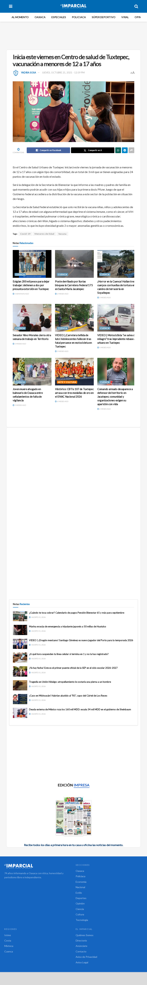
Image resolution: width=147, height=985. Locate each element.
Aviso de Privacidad (86, 956)
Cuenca (20, 274)
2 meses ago (62, 294)
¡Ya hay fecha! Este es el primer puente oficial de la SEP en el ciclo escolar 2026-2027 (73, 667)
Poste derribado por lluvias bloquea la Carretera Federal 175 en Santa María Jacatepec (74, 285)
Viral (125, 17)
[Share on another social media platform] (131, 150)
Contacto (81, 951)
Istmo (7, 935)
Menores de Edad (44, 233)
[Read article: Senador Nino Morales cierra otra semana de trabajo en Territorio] (32, 317)
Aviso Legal (82, 962)
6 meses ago (62, 401)
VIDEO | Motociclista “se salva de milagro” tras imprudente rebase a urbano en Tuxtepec (116, 338)
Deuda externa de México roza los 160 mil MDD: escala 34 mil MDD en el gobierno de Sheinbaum (80, 709)
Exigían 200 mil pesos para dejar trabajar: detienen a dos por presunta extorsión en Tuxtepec (31, 285)
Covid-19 (25, 233)
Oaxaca (40, 17)
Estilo (79, 892)
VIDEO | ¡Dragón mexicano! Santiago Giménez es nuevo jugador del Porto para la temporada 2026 (81, 640)
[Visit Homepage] (73, 6)
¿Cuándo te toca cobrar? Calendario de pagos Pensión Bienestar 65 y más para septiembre (76, 612)
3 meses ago (105, 297)
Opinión (140, 17)
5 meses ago (105, 347)
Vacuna (62, 233)
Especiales (58, 17)
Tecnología (82, 919)
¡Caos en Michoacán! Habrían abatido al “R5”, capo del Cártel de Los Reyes (68, 695)
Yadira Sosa (28, 72)
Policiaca (79, 17)
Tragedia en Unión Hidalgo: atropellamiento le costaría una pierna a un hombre (70, 681)
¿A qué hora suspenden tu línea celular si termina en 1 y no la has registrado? (69, 654)
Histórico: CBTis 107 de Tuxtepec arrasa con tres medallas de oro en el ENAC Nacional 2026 (74, 392)
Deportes (81, 898)
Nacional (80, 887)
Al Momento (20, 17)
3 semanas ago (21, 294)
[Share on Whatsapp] (118, 150)
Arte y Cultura (67, 382)
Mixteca (8, 945)
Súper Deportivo (103, 17)
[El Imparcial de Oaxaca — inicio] (37, 866)
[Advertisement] (74, 35)
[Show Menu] (10, 6)
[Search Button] (136, 6)
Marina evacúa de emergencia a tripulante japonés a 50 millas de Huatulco (67, 626)
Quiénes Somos (84, 935)
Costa (7, 940)
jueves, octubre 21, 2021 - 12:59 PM (63, 72)
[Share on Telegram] (125, 150)
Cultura (80, 914)
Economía (81, 881)
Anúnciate (81, 945)
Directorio (81, 940)
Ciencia (80, 908)
